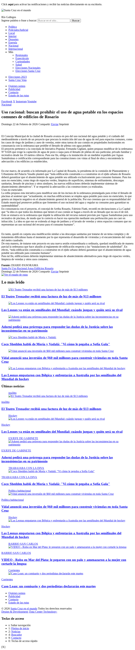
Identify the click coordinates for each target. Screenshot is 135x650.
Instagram (21, 101)
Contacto (13, 92)
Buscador (16, 634)
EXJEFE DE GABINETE (23, 438)
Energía (12, 42)
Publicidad (14, 89)
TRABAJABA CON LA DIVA (26, 468)
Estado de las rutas (18, 95)
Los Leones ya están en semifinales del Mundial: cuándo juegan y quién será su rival (62, 310)
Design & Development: (14, 611)
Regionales (21, 55)
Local (11, 33)
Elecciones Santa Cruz (27, 70)
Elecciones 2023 (17, 76)
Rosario (49, 268)
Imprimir (64, 124)
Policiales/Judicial (18, 29)
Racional (22, 268)
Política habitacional (19, 490)
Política (12, 26)
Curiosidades (22, 61)
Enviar (55, 124)
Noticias (15, 631)
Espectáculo (22, 58)
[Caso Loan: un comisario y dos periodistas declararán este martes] (45, 573)
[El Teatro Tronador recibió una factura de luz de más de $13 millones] (48, 289)
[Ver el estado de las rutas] (14, 274)
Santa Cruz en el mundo (24, 608)
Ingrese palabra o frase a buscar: (19, 20)
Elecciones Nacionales (27, 67)
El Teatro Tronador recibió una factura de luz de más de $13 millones (51, 296)
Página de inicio (20, 628)
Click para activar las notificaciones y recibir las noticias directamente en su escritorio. (51, 4)
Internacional (15, 48)
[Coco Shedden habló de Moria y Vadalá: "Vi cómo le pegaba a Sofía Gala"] (51, 471)
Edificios (39, 268)
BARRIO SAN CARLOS (23, 543)
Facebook (6, 101)
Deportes (13, 39)
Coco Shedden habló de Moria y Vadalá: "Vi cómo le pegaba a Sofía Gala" (55, 344)
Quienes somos (16, 86)
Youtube (32, 101)
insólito (12, 392)
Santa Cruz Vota (17, 80)
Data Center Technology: (43, 611)
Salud (18, 64)
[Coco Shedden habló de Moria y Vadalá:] (32, 337)
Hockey (12, 415)
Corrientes (14, 570)
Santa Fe (6, 268)
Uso (14, 268)
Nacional (13, 45)
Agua (30, 268)
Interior (12, 36)
